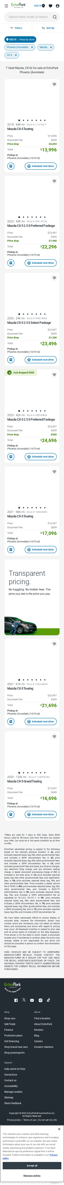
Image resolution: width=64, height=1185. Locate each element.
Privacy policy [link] (14, 1120)
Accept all (32, 1165)
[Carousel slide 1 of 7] (19, 120)
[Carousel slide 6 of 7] (40, 120)
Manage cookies (32, 1175)
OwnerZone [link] (10, 1074)
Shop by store (26, 39)
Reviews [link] (38, 1030)
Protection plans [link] (13, 1035)
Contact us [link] (10, 1080)
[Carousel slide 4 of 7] (32, 120)
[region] (32, 1153)
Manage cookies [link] (13, 1092)
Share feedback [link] (12, 1103)
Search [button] (54, 17)
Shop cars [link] (9, 1018)
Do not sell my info (47, 1120)
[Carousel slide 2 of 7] (23, 120)
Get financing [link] (11, 1041)
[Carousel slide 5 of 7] (36, 120)
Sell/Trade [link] (9, 1024)
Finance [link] (8, 1030)
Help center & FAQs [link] (14, 1069)
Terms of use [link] (29, 1120)
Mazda (43, 47)
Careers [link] (38, 1041)
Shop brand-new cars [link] (16, 1047)
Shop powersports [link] (14, 1052)
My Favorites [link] (50, 6)
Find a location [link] (42, 1018)
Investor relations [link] (43, 1047)
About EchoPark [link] (43, 1024)
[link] (18, 6)
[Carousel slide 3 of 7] (28, 120)
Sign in (57, 6)
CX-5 (9, 55)
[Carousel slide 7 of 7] (45, 120)
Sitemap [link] (8, 1097)
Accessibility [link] (11, 1086)
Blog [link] (36, 1035)
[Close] (59, 1129)
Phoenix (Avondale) (17, 47)
